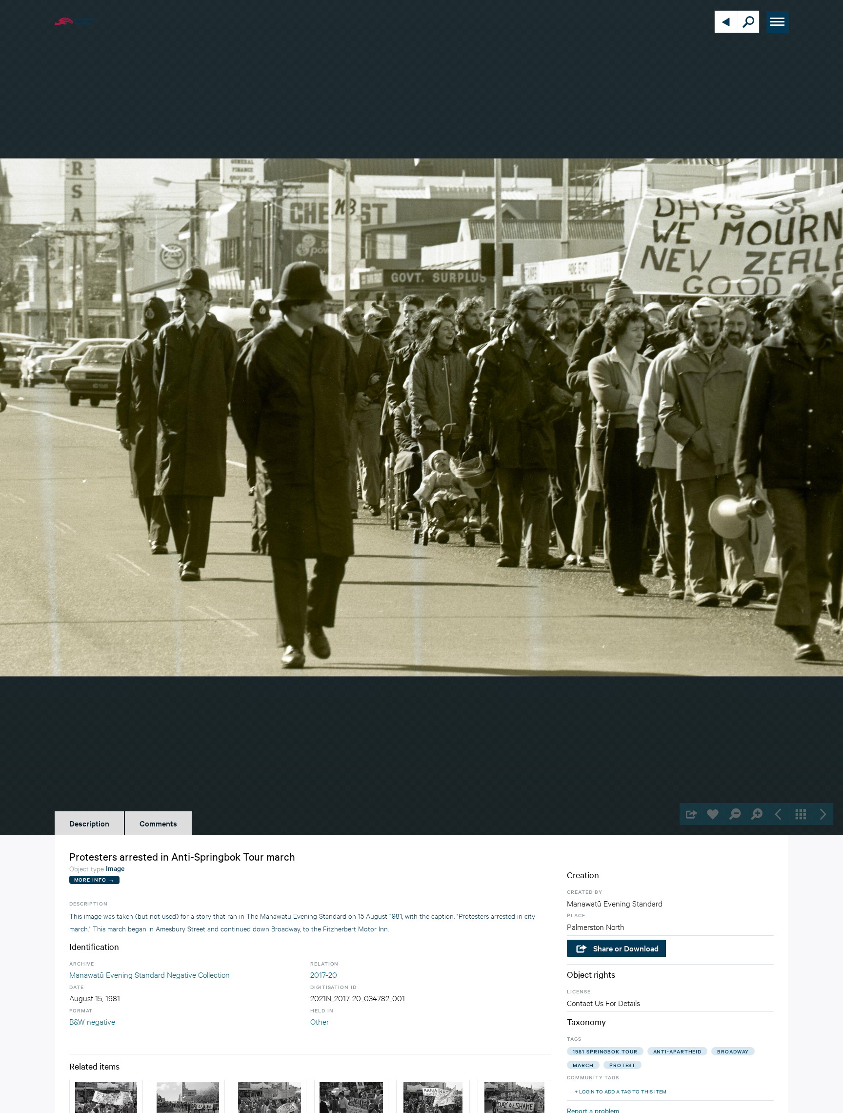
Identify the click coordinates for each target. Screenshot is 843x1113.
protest (622, 1065)
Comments (158, 823)
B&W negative (92, 1021)
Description (89, 823)
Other (319, 1021)
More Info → (94, 879)
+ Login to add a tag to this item (620, 1091)
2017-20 (323, 974)
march (583, 1065)
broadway (733, 1051)
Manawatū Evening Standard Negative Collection (149, 974)
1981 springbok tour (605, 1051)
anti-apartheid (677, 1051)
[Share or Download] (691, 814)
